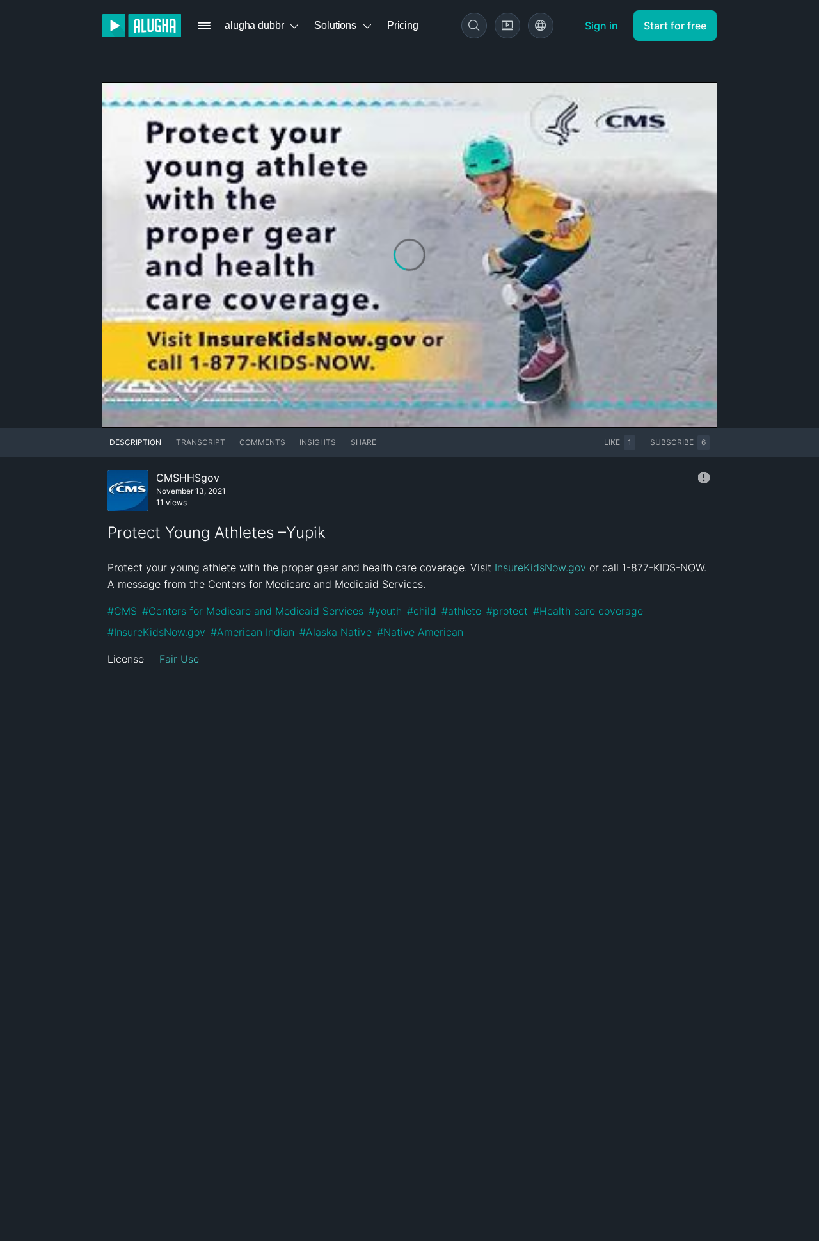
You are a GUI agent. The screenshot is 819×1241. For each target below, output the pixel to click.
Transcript (200, 442)
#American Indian (252, 632)
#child (421, 610)
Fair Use (179, 659)
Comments (262, 442)
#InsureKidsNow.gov (156, 632)
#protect (507, 610)
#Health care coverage (588, 610)
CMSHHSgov (187, 477)
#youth (385, 610)
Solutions (335, 25)
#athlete (461, 610)
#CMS (122, 610)
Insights (317, 442)
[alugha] (141, 25)
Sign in (601, 25)
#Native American (420, 632)
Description (135, 442)
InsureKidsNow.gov (540, 567)
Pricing (402, 25)
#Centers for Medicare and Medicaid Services (252, 610)
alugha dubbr (254, 25)
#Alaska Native (335, 632)
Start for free (675, 25)
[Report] (704, 477)
